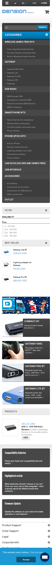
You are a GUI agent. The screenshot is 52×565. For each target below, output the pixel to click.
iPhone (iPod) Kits (15, 136)
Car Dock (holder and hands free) (21, 53)
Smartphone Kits (15, 112)
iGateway (11, 84)
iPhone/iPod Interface (16, 154)
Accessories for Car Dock (18, 187)
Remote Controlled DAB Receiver (21, 104)
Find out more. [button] (37, 552)
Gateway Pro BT (14, 76)
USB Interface (13, 169)
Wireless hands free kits (19, 42)
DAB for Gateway (14, 107)
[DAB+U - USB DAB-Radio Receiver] (10, 427)
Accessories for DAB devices (19, 191)
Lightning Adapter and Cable (19, 151)
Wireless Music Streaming (18, 124)
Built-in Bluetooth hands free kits (21, 56)
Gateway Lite (12, 73)
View (25, 438)
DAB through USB (14, 96)
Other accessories (14, 194)
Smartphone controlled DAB (19, 100)
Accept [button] (26, 559)
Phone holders (13, 131)
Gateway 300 (12, 80)
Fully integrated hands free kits (20, 49)
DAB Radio (11, 89)
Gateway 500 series (15, 69)
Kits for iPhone (13, 143)
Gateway (10, 61)
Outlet (9, 199)
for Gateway (12, 183)
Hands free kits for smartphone (20, 120)
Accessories (12, 176)
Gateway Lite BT (20, 249)
